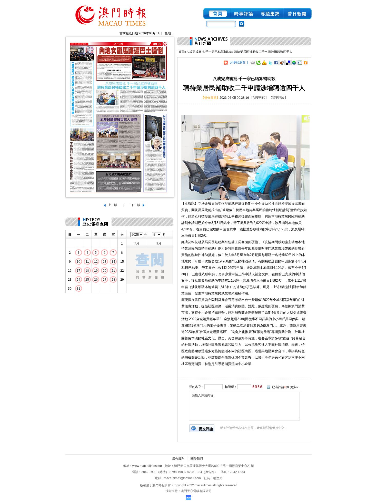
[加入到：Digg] (252, 62)
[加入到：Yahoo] (264, 62)
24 (78, 279)
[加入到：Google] (299, 62)
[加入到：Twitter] (270, 62)
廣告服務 (178, 458)
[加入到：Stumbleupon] (293, 62)
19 (96, 270)
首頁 (181, 52)
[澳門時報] (111, 28)
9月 (158, 243)
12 (96, 261)
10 (78, 261)
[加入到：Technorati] (258, 62)
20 (104, 270)
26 (96, 279)
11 (87, 261)
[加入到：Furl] (305, 62)
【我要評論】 (278, 98)
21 (113, 270)
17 (78, 270)
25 (87, 279)
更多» (294, 387)
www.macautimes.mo (147, 466)
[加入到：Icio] (288, 62)
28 (113, 279)
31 (78, 288)
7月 (136, 243)
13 (104, 261)
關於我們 (197, 458)
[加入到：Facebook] (276, 62)
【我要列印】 (259, 98)
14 (113, 261)
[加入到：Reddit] (282, 62)
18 (87, 270)
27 (104, 279)
